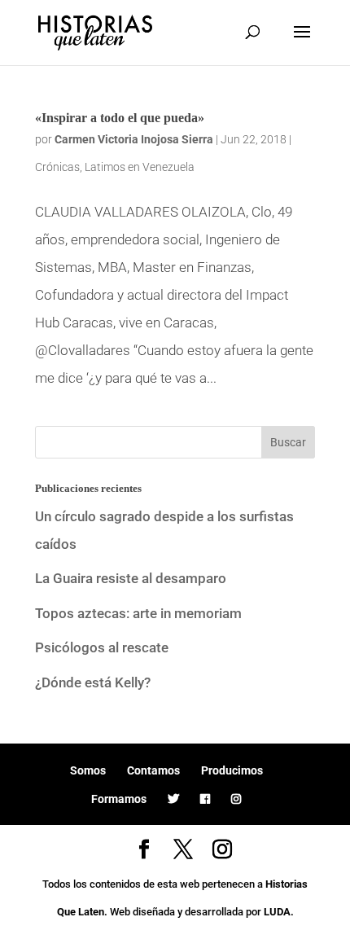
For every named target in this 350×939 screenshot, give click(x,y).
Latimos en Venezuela (140, 166)
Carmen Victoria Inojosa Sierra (134, 139)
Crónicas (57, 166)
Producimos (232, 770)
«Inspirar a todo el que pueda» (119, 118)
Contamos (153, 770)
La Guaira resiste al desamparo (130, 578)
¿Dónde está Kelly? (93, 682)
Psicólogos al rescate (101, 647)
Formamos (119, 798)
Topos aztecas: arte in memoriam (138, 613)
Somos (88, 770)
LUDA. (279, 912)
